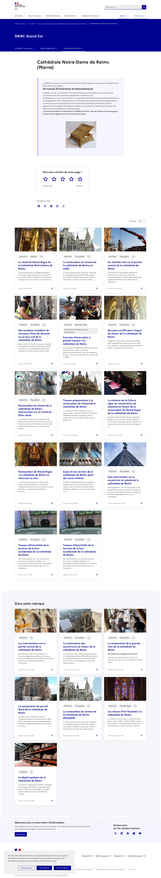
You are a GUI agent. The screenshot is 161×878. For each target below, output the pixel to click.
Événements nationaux (90, 16)
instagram (134, 833)
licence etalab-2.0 (59, 875)
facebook (128, 833)
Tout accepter (62, 868)
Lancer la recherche (144, 7)
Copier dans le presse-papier (63, 206)
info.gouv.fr (118, 856)
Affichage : (135, 221)
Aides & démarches (53, 16)
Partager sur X (45, 206)
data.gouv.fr (86, 856)
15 (140, 221)
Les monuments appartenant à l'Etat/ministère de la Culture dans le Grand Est (62, 24)
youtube (140, 833)
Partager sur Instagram (57, 206)
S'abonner (21, 834)
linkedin (121, 833)
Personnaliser (26, 868)
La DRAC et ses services (23, 48)
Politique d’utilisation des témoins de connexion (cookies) (75, 869)
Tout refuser (44, 868)
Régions (123, 16)
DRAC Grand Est (20, 24)
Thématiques (139, 16)
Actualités (18, 16)
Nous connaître (34, 16)
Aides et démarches (48, 48)
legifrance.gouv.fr (102, 856)
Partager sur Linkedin (51, 206)
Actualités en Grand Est (72, 48)
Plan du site (132, 869)
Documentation (70, 16)
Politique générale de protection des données (110, 869)
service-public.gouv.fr (135, 856)
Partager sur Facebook (39, 206)
